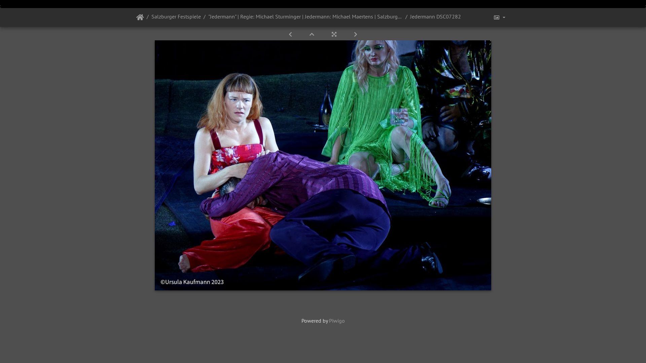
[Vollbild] (335, 34)
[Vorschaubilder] (312, 34)
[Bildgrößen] (499, 17)
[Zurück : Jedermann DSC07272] (291, 34)
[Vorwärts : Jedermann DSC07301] (355, 34)
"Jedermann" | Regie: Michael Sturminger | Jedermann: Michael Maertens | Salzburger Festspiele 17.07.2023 (305, 16)
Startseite (140, 17)
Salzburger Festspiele (176, 16)
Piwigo (337, 320)
